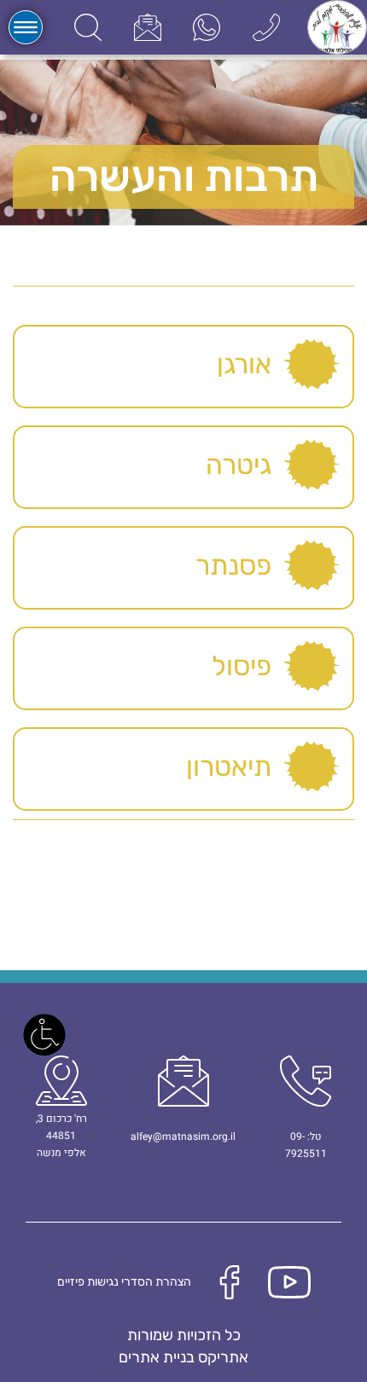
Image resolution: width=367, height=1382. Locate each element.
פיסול (241, 666)
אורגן (244, 364)
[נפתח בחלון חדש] (206, 27)
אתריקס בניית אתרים (183, 1357)
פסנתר (233, 565)
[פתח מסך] (44, 1035)
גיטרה (238, 464)
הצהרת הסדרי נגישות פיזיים (124, 1282)
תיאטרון (228, 766)
